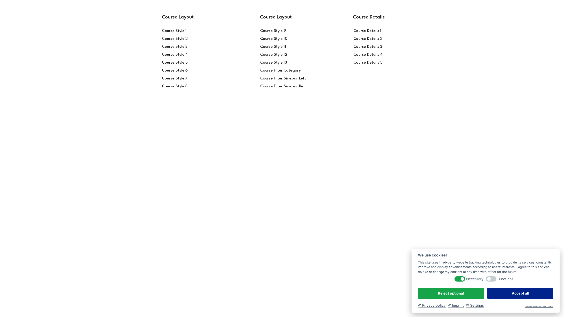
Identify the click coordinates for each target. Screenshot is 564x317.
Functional (505, 279)
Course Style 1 (174, 31)
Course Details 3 (367, 47)
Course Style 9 (273, 31)
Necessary (475, 279)
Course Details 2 (367, 39)
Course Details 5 (367, 63)
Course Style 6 (175, 70)
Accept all (520, 293)
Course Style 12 (273, 55)
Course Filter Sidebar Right (284, 86)
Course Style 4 (175, 55)
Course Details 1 (367, 31)
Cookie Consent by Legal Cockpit (539, 307)
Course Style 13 (273, 63)
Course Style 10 (274, 39)
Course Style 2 (175, 39)
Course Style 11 (273, 47)
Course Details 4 (367, 55)
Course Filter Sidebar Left (283, 78)
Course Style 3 (174, 47)
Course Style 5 (175, 63)
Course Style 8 (174, 86)
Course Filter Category (280, 70)
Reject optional (451, 293)
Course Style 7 (175, 78)
